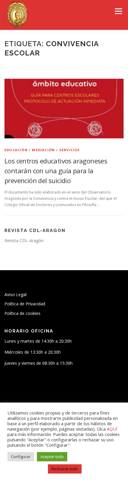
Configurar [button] (20, 456)
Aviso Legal (15, 294)
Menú (118, 11)
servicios (69, 150)
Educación (16, 150)
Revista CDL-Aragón (23, 240)
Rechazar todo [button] (64, 468)
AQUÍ (112, 429)
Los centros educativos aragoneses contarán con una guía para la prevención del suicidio (55, 170)
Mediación (43, 150)
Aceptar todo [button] (52, 456)
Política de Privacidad (24, 304)
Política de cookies (22, 313)
